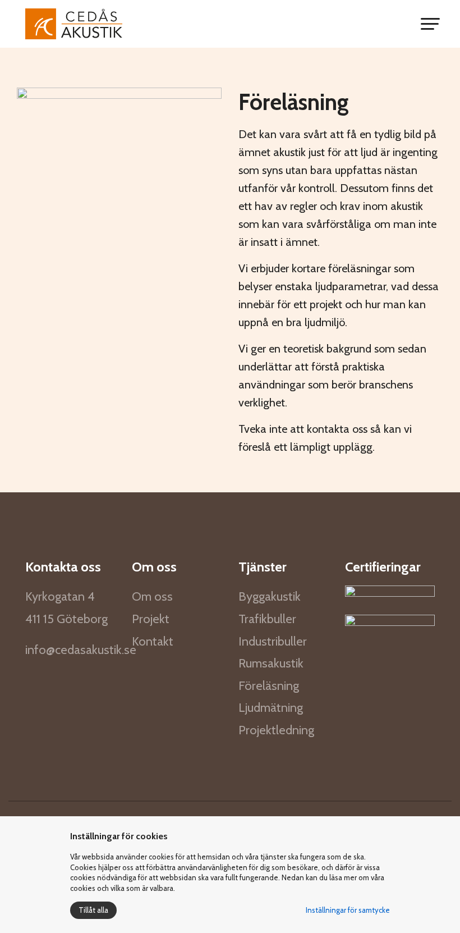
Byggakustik (269, 596)
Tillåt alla (93, 909)
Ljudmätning (270, 707)
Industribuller (272, 641)
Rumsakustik (270, 663)
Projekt (150, 618)
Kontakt (152, 641)
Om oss (152, 596)
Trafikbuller (267, 618)
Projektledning (276, 730)
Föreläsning (268, 685)
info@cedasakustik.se (80, 649)
